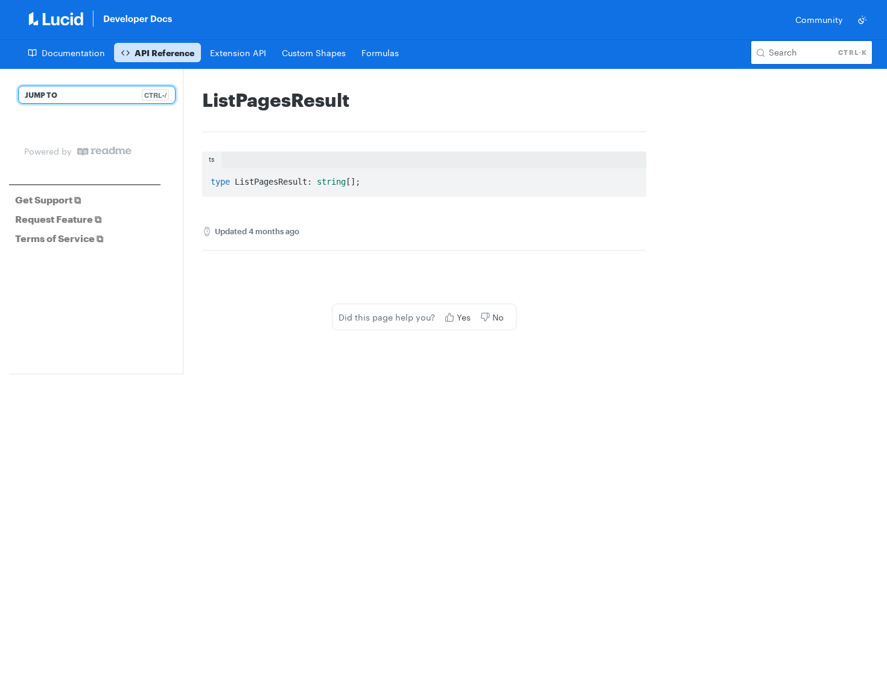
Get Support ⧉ (48, 199)
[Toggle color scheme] (862, 20)
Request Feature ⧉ (58, 219)
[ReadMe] (104, 151)
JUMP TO (96, 95)
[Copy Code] (631, 179)
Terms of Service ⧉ (59, 238)
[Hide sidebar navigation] (180, 221)
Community (819, 19)
